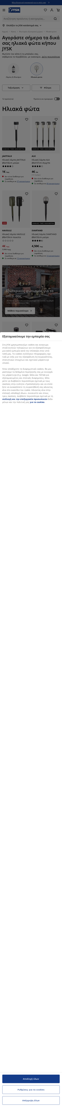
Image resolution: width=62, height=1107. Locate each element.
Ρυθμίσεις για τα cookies (31, 1089)
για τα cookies (37, 402)
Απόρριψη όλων (31, 1100)
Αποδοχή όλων (31, 1079)
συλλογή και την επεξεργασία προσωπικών (24, 399)
